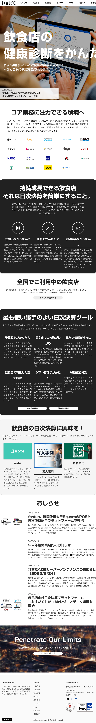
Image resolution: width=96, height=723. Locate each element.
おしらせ (36, 686)
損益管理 (36, 690)
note (35, 707)
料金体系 (36, 697)
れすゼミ (36, 704)
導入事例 (36, 700)
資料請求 (36, 714)
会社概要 (36, 711)
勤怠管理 (36, 693)
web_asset (76, 699)
